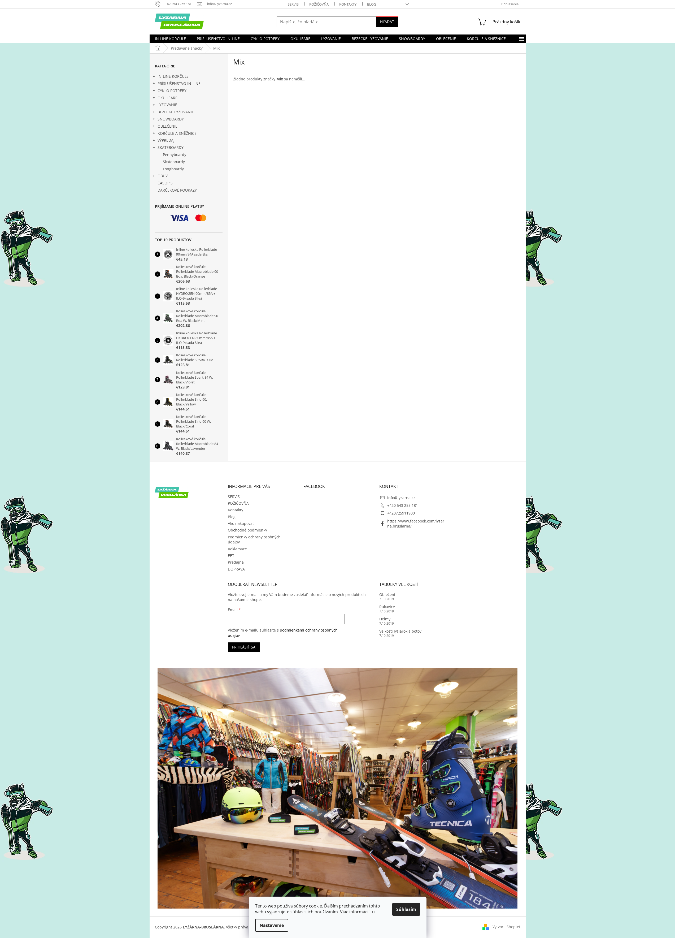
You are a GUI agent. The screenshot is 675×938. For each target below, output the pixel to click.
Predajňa (236, 562)
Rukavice (387, 606)
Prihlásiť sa (243, 647)
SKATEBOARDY (171, 147)
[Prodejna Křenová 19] (338, 787)
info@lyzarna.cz (401, 497)
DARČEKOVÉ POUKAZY (177, 190)
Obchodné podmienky (247, 530)
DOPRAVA (236, 569)
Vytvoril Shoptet (506, 926)
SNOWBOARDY (171, 119)
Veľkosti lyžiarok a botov (400, 631)
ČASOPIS (165, 182)
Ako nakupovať (241, 523)
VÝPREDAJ (166, 140)
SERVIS (293, 4)
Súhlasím (406, 909)
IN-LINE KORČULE (173, 76)
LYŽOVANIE (167, 104)
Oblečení (387, 594)
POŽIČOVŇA (319, 4)
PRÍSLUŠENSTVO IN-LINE (179, 83)
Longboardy (173, 168)
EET (231, 555)
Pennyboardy (174, 154)
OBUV (163, 175)
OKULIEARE (167, 97)
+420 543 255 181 (402, 505)
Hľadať (387, 21)
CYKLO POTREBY (172, 90)
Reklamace (237, 548)
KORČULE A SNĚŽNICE (177, 133)
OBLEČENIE (167, 126)
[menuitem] (170, 38)
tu (373, 912)
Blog (371, 4)
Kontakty (347, 4)
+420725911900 (401, 513)
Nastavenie (272, 925)
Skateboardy (174, 161)
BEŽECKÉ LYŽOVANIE (176, 111)
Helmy (384, 618)
